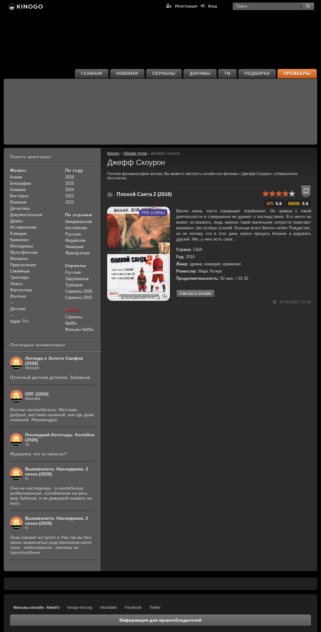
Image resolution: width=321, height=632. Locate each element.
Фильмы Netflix (79, 329)
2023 (69, 196)
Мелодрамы (21, 246)
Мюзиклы (19, 258)
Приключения (23, 265)
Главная (92, 73)
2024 (69, 189)
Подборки (257, 73)
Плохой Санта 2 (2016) (144, 194)
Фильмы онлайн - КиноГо (36, 607)
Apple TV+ (19, 321)
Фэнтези (18, 296)
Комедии (18, 233)
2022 (69, 202)
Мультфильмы (24, 252)
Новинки (127, 73)
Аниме (16, 177)
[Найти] (308, 6)
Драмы (16, 221)
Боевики (18, 189)
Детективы (20, 208)
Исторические (23, 227)
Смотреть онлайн (195, 293)
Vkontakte (108, 607)
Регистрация (186, 6)
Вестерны (19, 196)
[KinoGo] (25, 6)
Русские (73, 234)
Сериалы (164, 73)
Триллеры (19, 277)
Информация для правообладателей (160, 620)
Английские (76, 228)
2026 (69, 177)
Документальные (26, 214)
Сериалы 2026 (78, 291)
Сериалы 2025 (78, 297)
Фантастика (21, 290)
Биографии (20, 183)
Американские (78, 221)
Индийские (75, 240)
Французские (77, 253)
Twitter (155, 607)
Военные (18, 202)
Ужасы (16, 283)
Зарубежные (77, 278)
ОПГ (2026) (37, 393)
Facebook (133, 607)
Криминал (19, 239)
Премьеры (297, 73)
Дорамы (200, 73)
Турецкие (73, 285)
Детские (17, 308)
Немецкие (74, 246)
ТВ (227, 73)
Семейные (19, 271)
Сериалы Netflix (73, 320)
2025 (69, 183)
